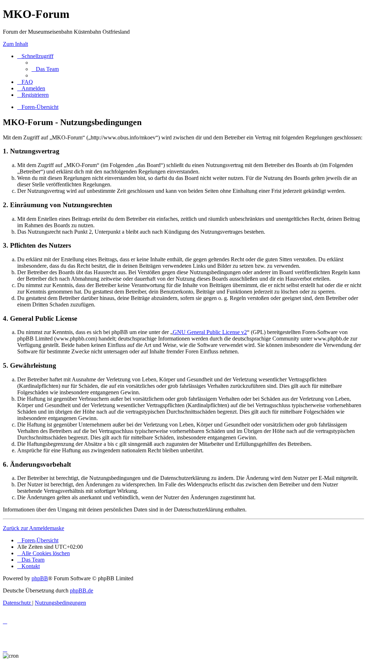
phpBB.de (81, 590)
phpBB (40, 578)
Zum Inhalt (15, 44)
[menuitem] (45, 69)
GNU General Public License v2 (210, 332)
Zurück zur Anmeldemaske (33, 528)
